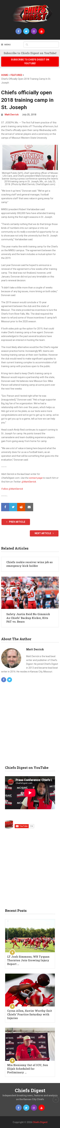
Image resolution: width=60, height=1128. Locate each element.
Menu (7, 44)
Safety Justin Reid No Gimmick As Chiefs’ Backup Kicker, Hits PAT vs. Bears (28, 617)
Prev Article (16, 522)
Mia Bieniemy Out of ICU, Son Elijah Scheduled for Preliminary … (27, 1068)
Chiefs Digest (30, 1090)
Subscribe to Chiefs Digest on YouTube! (30, 61)
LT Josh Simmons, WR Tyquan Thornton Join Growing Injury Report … (28, 960)
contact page (35, 478)
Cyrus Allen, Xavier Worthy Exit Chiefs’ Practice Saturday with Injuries (29, 1014)
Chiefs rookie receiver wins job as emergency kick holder (29, 563)
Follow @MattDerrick (12, 488)
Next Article (43, 533)
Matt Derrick (12, 114)
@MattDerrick (29, 481)
